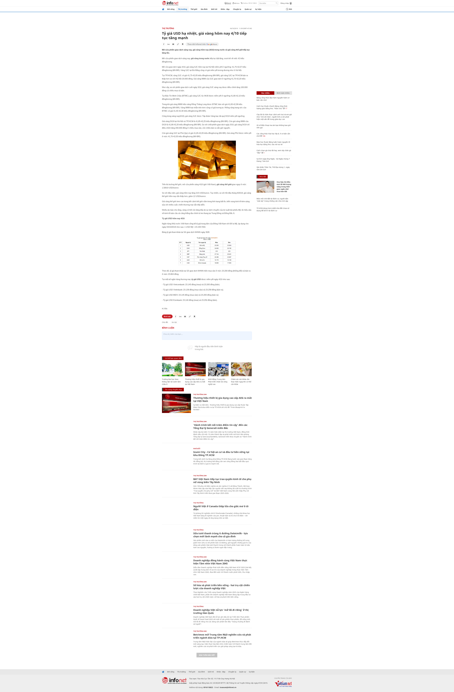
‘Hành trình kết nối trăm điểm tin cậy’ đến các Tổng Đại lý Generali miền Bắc (220, 426)
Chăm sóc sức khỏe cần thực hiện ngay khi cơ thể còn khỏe (241, 381)
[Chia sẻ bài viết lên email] (173, 44)
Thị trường (182, 9)
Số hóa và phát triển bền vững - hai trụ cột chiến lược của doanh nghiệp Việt (221, 587)
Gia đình (204, 9)
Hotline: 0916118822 (250, 3)
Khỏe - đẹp (225, 9)
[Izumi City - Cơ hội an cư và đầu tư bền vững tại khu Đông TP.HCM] (176, 457)
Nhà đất (196, 448)
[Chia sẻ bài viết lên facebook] (164, 44)
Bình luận (167, 316)
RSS (290, 9)
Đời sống (171, 9)
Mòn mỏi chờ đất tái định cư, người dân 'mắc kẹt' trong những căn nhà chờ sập (272, 199)
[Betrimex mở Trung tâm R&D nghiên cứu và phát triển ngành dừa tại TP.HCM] (176, 640)
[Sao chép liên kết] (178, 44)
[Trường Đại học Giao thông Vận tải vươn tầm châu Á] (172, 369)
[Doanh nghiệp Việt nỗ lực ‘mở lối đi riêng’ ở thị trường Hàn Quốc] (176, 615)
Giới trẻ (214, 9)
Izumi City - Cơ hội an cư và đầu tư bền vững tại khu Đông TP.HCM (221, 453)
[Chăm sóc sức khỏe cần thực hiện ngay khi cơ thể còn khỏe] (241, 369)
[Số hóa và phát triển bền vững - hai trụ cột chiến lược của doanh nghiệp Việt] (176, 590)
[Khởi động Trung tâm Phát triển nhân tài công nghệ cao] (218, 369)
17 (286, 108)
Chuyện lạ (237, 9)
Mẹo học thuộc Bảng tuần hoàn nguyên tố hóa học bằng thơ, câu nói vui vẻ (273, 143)
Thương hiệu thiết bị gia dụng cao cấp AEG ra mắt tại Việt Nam (195, 381)
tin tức (174, 322)
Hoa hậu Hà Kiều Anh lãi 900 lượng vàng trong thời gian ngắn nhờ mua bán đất (284, 187)
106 (263, 136)
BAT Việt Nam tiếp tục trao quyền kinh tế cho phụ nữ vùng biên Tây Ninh (222, 480)
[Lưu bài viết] (182, 44)
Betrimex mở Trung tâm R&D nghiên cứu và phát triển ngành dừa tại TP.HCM (222, 636)
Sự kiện (258, 9)
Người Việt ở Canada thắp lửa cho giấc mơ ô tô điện (220, 508)
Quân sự (248, 9)
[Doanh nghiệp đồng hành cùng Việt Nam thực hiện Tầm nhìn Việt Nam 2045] (176, 565)
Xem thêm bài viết (207, 655)
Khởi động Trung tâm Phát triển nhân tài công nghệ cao (217, 381)
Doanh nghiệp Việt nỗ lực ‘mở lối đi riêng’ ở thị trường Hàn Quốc (221, 611)
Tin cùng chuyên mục (173, 389)
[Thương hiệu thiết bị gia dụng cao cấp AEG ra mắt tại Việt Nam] (195, 369)
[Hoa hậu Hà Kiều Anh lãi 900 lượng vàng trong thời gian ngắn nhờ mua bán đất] (265, 187)
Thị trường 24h (200, 394)
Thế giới (194, 9)
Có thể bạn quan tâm (173, 358)
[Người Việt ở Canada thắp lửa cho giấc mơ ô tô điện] (176, 511)
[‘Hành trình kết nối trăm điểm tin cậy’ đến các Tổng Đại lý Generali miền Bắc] (176, 430)
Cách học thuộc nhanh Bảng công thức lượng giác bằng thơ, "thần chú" (272, 107)
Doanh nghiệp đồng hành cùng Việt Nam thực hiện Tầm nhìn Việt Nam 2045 (220, 562)
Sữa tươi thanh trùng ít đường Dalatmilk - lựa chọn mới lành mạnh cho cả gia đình (220, 535)
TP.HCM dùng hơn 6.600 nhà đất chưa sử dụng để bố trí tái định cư (273, 209)
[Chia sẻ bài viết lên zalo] (168, 44)
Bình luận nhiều (283, 93)
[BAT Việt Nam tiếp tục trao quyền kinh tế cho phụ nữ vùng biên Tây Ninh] (176, 484)
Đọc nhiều (265, 93)
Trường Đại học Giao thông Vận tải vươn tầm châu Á (171, 381)
